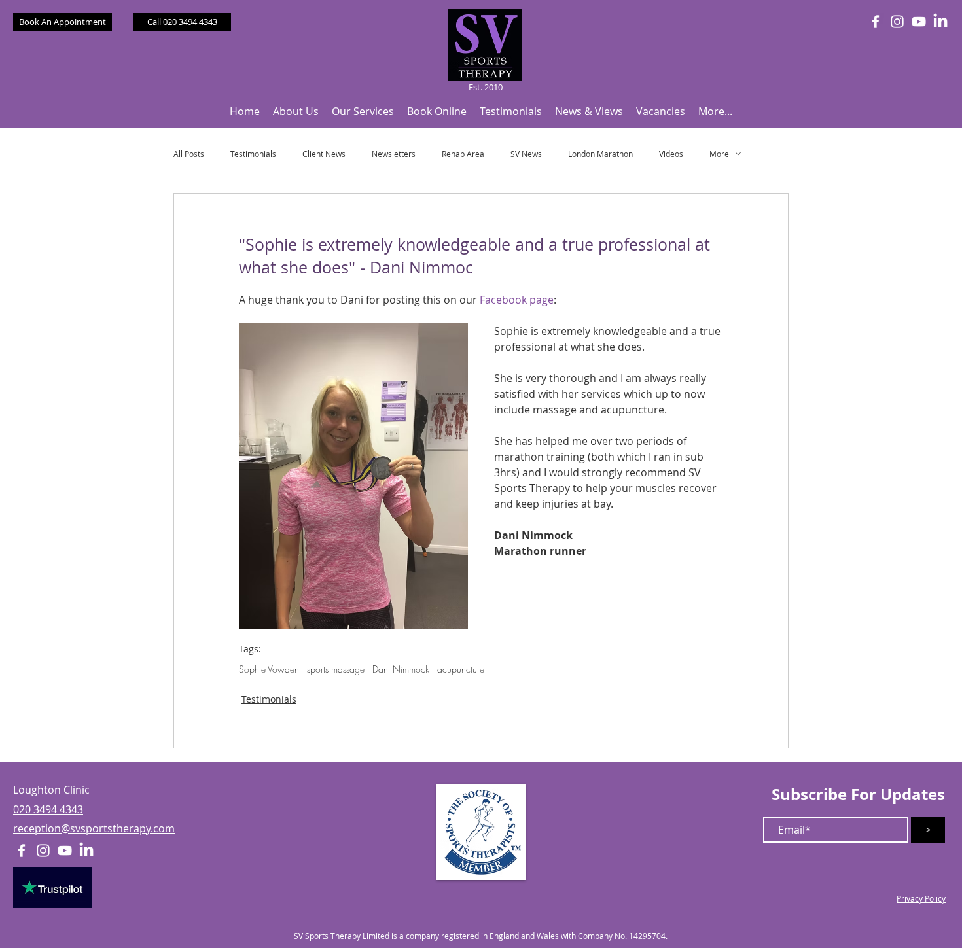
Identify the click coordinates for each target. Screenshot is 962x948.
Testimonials (253, 154)
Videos (671, 154)
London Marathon (600, 154)
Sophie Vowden (269, 669)
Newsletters (394, 154)
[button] (295, 111)
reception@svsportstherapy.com (94, 828)
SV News (526, 154)
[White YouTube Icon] (918, 21)
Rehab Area (463, 154)
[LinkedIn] (940, 21)
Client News (324, 154)
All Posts (188, 154)
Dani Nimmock (400, 669)
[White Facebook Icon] (875, 21)
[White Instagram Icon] (897, 21)
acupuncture (460, 669)
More (719, 154)
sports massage (336, 669)
